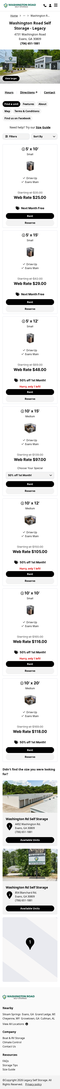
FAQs (6, 1061)
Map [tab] (7, 111)
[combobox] (44, 136)
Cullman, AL (48, 1018)
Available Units (30, 840)
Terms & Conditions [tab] (27, 111)
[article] (30, 813)
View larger (11, 78)
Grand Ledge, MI (45, 1014)
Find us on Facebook (17, 118)
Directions (27, 92)
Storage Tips (10, 1065)
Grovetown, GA (30, 1018)
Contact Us (9, 1046)
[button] (9, 826)
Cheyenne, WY (11, 1018)
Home (14, 15)
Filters (13, 136)
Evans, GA (28, 1014)
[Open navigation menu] (55, 5)
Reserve (30, 222)
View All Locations (15, 1024)
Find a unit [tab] (11, 104)
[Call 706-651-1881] (45, 5)
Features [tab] (28, 104)
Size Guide (43, 127)
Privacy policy (33, 1084)
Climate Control (12, 1042)
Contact (49, 92)
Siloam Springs (12, 1014)
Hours (9, 92)
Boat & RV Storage (14, 1038)
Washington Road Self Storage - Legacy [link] (40, 15)
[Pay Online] (50, 5)
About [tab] (42, 104)
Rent (30, 216)
